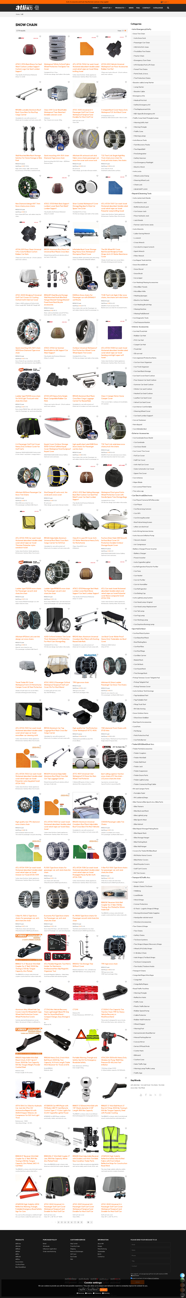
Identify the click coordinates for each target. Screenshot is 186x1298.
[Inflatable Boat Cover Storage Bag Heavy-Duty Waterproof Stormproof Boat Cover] (86, 233)
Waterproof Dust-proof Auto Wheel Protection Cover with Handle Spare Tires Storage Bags (114, 494)
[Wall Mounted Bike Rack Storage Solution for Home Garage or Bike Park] (29, 139)
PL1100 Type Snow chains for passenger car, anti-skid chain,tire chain (57, 870)
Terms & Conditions (153, 1278)
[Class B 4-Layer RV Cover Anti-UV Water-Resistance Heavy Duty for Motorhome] (86, 521)
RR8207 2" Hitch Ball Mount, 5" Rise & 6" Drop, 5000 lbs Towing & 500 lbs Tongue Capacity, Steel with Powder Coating (114, 1109)
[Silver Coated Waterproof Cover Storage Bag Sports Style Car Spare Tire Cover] (86, 187)
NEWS (131, 8)
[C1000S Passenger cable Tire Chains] (114, 805)
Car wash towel (145, 1085)
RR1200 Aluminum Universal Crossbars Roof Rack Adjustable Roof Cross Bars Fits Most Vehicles (86, 824)
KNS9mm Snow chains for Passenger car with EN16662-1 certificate (84, 297)
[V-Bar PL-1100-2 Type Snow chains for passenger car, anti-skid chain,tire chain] (29, 899)
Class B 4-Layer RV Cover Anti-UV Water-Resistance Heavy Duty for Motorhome (86, 540)
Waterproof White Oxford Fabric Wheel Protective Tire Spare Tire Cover (57, 66)
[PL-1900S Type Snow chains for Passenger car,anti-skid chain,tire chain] (86, 899)
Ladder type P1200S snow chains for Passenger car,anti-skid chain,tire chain (28, 590)
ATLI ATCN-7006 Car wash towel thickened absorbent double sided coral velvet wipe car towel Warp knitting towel (86, 67)
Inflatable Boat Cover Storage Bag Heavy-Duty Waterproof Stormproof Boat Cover (84, 251)
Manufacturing (102, 1249)
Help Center (74, 1243)
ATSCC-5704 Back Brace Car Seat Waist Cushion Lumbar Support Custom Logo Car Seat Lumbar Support (29, 67)
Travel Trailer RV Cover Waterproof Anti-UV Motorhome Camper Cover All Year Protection (29, 684)
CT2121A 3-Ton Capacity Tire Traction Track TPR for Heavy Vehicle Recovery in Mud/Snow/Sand (112, 1013)
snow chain (134, 1088)
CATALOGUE (158, 8)
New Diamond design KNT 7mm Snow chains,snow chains (28, 204)
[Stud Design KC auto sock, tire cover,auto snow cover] (57, 476)
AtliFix (17, 1254)
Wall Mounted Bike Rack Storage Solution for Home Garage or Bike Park (29, 157)
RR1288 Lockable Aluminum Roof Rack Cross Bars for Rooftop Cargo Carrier (28, 112)
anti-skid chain (135, 1085)
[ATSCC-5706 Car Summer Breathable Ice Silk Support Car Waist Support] (57, 331)
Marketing (106, 1293)
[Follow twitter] (155, 1095)
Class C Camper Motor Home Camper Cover (112, 397)
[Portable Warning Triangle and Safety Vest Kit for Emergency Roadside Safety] (86, 1041)
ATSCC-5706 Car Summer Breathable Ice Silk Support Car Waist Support (56, 350)
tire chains (154, 1085)
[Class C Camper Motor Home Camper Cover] (114, 379)
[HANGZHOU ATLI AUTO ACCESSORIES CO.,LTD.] (28, 7)
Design (100, 1246)
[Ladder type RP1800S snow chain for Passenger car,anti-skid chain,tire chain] (57, 572)
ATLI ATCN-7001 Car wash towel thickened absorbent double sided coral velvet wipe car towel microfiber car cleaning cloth (29, 731)
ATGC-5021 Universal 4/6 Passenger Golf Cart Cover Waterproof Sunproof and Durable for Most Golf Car (83, 1207)
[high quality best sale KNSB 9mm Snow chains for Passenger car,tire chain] (86, 427)
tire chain (161, 1085)
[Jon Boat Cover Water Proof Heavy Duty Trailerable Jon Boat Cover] (114, 620)
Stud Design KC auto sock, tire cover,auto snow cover (55, 493)
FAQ (138, 8)
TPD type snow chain (109, 964)
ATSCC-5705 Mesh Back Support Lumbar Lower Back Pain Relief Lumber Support (56, 206)
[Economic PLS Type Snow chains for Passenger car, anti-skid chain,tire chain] (57, 899)
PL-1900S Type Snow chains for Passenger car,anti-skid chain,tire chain (86, 918)
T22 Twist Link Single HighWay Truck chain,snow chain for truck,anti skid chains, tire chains (113, 157)
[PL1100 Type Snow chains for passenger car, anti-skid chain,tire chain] (57, 851)
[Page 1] (51, 1222)
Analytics (89, 1293)
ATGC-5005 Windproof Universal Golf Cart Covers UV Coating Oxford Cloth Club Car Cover (29, 297)
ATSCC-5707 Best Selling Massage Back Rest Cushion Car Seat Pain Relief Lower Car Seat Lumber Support (86, 496)
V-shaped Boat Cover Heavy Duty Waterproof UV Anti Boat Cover (114, 111)
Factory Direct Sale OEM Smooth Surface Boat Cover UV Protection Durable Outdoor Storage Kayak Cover (114, 541)
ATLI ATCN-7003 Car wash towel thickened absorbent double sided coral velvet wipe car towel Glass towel (57, 825)
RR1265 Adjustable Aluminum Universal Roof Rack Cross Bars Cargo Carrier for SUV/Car (56, 540)
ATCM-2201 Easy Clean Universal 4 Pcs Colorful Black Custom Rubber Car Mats (28, 251)
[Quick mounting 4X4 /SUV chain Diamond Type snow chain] (57, 139)
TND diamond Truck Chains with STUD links (113, 729)
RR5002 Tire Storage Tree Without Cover (83, 965)
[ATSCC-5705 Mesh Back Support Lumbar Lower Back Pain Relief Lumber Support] (57, 187)
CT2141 (75, 1009)
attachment (136, 1275)
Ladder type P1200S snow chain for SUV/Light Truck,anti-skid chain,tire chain (28, 398)
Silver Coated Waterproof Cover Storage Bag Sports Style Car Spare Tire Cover (85, 206)
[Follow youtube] (141, 1095)
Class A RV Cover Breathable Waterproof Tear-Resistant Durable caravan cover (55, 112)
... (84, 1222)
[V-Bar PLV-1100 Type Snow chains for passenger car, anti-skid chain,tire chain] (114, 851)
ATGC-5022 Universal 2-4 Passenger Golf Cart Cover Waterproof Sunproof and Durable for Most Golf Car (54, 1207)
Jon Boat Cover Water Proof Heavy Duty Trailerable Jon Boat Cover (113, 639)
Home (18, 14)
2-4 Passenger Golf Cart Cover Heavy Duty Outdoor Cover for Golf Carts (28, 446)
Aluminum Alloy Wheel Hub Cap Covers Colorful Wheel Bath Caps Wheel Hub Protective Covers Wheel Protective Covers (29, 1013)
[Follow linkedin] (151, 1095)
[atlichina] (182, 1275)
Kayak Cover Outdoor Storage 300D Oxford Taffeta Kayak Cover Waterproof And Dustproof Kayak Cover (57, 447)
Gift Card (73, 1254)
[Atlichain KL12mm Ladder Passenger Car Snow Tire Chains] (114, 666)
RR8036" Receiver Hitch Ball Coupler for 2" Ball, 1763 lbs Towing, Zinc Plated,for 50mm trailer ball (113, 906)
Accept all (103, 1289)
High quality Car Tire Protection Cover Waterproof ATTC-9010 (85, 729)
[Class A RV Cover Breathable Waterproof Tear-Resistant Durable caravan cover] (57, 93)
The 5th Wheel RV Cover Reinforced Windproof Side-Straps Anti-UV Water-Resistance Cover (114, 253)
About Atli (101, 1243)
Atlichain (18, 1246)
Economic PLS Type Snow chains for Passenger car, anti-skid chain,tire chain (56, 918)
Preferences (98, 1293)
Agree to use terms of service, (145, 1278)
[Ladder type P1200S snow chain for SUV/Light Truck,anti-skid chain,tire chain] (29, 379)
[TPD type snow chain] (114, 947)
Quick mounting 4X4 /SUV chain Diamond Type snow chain (56, 156)
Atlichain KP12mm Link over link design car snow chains (28, 637)
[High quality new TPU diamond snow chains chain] (29, 805)
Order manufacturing (49, 1251)
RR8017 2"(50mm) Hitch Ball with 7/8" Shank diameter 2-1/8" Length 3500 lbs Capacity (85, 1108)
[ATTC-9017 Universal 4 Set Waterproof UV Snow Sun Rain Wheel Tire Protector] (86, 757)
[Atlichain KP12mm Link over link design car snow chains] (29, 620)
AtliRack (18, 1249)
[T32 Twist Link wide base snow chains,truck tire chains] (114, 427)
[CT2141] (86, 993)
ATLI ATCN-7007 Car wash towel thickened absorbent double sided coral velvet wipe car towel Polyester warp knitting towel (114, 207)
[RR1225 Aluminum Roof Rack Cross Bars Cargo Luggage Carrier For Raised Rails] (86, 379)
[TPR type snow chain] (86, 666)
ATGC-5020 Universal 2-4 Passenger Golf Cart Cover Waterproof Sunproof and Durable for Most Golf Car (112, 1207)
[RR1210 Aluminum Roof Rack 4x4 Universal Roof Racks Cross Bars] (57, 233)
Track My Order (75, 1246)
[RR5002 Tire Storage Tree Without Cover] (86, 947)
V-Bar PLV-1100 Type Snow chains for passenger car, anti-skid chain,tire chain (114, 870)
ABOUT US (106, 8)
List (123, 31)
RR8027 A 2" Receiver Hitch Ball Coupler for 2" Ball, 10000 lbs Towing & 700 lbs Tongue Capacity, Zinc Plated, (28, 967)
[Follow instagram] (160, 1095)
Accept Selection (93, 1289)
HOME (95, 8)
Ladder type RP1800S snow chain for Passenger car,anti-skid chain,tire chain (57, 590)
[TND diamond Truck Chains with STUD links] (114, 711)
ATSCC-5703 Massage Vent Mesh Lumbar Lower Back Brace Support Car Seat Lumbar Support (86, 590)
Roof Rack (142, 1088)
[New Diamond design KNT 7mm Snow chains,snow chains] (29, 187)
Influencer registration (50, 1249)
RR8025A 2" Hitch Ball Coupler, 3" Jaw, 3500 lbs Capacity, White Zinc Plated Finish (57, 1158)
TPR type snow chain (81, 682)
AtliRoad (18, 1256)
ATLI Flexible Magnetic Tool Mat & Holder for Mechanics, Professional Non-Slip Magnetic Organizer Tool (57, 967)
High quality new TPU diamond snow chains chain (28, 823)
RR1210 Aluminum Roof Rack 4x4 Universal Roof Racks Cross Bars (56, 250)
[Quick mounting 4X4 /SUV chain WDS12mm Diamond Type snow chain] (29, 331)
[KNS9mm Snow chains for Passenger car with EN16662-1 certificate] (86, 278)
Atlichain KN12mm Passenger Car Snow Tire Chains (28, 493)
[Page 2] (91, 1222)
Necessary (81, 1293)
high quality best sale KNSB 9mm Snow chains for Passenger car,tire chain (85, 446)
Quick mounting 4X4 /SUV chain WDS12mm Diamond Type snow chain (28, 350)
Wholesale (46, 1246)
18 (88, 1222)
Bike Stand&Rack (21, 1267)
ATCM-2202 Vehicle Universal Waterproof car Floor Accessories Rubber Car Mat (114, 66)
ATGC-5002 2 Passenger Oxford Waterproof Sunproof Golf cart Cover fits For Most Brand (57, 684)
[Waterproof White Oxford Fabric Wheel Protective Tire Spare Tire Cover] (57, 47)
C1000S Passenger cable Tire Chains (112, 823)
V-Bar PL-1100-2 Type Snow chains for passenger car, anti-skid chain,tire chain (28, 918)
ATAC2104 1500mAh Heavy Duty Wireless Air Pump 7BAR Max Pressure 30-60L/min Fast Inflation (114, 1061)
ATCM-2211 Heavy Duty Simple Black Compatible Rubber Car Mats (55, 398)
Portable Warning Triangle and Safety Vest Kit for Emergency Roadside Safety (85, 1060)
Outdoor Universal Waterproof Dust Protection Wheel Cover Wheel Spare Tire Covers (85, 350)
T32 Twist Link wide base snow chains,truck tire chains (113, 445)
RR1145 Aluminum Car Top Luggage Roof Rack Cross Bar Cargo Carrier (55, 730)
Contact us (101, 1256)
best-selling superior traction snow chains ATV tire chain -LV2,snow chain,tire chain (112, 776)
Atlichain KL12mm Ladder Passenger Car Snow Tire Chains (114, 683)
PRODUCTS (119, 8)
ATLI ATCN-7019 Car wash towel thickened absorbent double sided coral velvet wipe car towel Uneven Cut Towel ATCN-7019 (29, 871)
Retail (44, 1243)
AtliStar (18, 1251)
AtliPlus (18, 1259)
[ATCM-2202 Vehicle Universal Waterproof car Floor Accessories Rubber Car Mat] (114, 47)
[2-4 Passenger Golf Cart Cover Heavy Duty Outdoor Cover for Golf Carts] (29, 427)
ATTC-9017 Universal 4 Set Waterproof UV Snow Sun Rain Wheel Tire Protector (84, 776)
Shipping (73, 1249)
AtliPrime (18, 1243)
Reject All (82, 1289)
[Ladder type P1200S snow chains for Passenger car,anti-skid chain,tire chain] (29, 572)
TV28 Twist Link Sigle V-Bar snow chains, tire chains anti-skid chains (114, 296)
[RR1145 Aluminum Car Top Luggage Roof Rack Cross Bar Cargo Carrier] (57, 711)
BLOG (99, 1254)
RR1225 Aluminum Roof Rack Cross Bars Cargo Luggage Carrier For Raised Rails (84, 398)
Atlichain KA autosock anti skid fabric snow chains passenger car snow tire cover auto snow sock (86, 157)
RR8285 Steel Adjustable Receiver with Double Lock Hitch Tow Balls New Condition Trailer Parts (86, 1158)
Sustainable (101, 1251)
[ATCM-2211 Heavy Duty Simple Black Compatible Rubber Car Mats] (57, 379)
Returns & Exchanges (76, 1251)
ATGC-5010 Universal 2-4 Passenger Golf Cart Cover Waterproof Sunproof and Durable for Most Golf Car (83, 113)
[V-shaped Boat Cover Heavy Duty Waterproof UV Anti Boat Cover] (114, 93)
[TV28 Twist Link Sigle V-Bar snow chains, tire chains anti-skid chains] (114, 278)
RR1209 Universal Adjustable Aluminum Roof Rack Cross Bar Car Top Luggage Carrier (56, 776)
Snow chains (19, 1262)
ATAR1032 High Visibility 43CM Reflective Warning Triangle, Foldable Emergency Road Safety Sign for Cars (29, 1207)
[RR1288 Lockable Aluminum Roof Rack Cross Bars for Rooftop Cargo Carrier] (29, 93)
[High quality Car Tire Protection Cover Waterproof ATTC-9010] (86, 711)
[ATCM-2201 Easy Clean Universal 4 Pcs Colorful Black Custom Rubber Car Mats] (29, 233)
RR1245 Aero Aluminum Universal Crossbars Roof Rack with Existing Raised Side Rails (86, 639)
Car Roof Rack (20, 1264)
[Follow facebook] (146, 1095)
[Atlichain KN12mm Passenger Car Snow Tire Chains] (29, 476)
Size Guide (73, 1256)
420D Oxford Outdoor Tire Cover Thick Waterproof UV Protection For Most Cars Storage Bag (57, 639)
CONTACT (146, 8)
